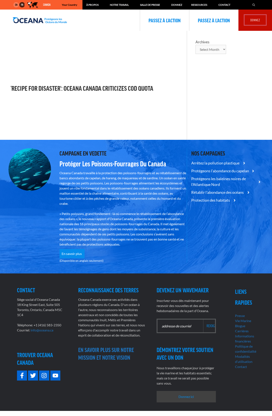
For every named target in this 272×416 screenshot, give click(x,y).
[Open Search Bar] (253, 5)
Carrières (242, 331)
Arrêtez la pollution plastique (215, 163)
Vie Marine (243, 321)
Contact (224, 4)
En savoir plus (72, 254)
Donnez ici (186, 397)
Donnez (176, 4)
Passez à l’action (165, 20)
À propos (92, 4)
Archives (202, 42)
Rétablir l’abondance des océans (217, 192)
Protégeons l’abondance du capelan (220, 170)
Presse (240, 316)
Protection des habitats (211, 200)
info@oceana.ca (42, 330)
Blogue (240, 326)
